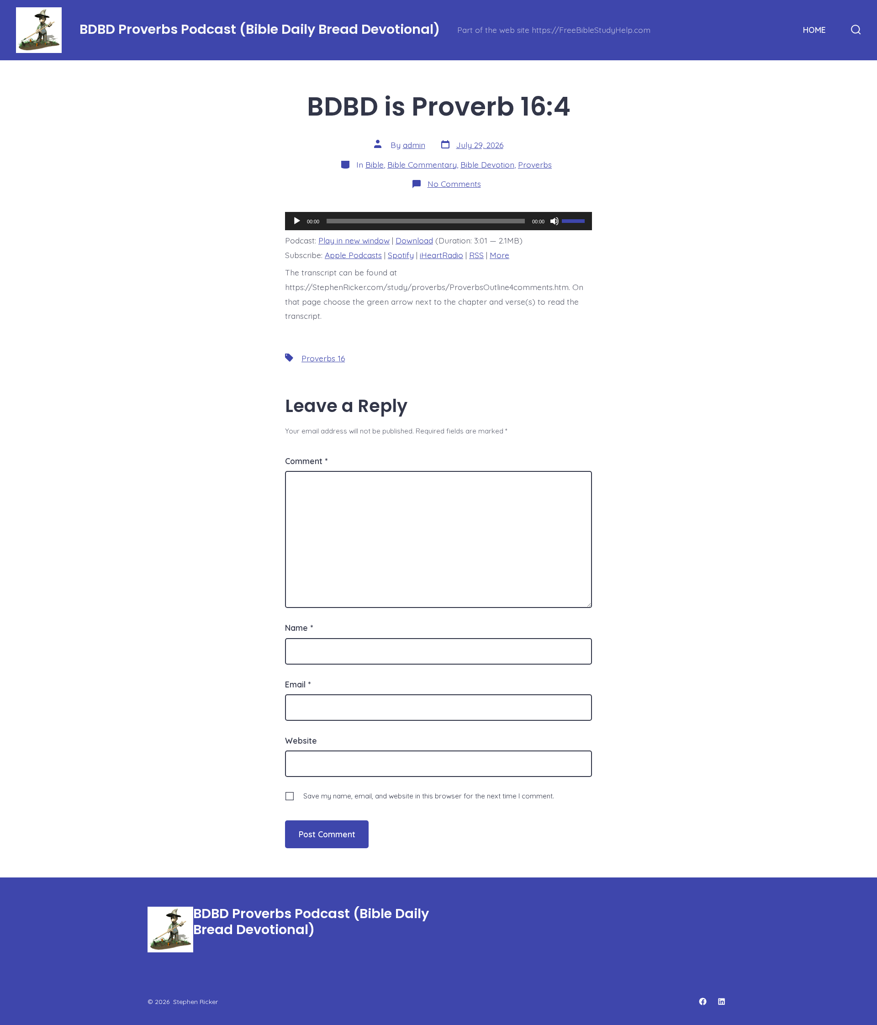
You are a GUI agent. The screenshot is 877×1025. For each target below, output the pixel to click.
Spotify (401, 255)
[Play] (296, 221)
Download (414, 240)
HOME (814, 30)
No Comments (454, 184)
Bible (374, 164)
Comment (306, 461)
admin (414, 145)
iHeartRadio (441, 255)
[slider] (574, 220)
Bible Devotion (487, 164)
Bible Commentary (422, 164)
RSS (476, 255)
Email (298, 684)
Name (299, 628)
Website (301, 740)
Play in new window (354, 240)
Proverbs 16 (323, 358)
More (499, 255)
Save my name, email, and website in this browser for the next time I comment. (428, 796)
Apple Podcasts (353, 255)
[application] (438, 221)
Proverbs (535, 164)
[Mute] (554, 221)
